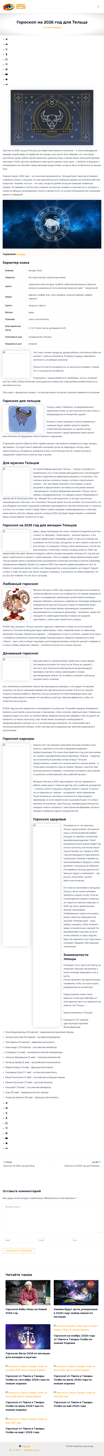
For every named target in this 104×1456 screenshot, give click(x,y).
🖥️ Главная (24, 1446)
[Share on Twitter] (6, 49)
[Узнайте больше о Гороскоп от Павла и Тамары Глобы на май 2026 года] (76, 1394)
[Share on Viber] (6, 64)
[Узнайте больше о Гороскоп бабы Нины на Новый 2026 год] (28, 1292)
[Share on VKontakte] (6, 44)
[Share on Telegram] (6, 39)
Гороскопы (57, 28)
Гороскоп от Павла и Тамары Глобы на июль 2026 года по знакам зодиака (73, 1379)
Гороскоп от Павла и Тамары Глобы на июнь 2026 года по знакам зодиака (25, 1406)
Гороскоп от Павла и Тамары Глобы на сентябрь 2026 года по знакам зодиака (27, 1379)
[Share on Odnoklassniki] (6, 54)
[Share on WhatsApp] (6, 59)
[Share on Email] (6, 74)
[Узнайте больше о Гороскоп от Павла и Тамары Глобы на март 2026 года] (28, 1420)
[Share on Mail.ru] (6, 69)
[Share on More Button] (6, 79)
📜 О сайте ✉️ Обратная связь (24, 1450)
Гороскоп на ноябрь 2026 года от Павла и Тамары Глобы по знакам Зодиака (74, 1339)
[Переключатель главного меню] (98, 6)
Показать (21, 254)
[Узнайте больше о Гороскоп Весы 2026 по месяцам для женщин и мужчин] (28, 1336)
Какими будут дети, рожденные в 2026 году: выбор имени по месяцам (76, 1313)
